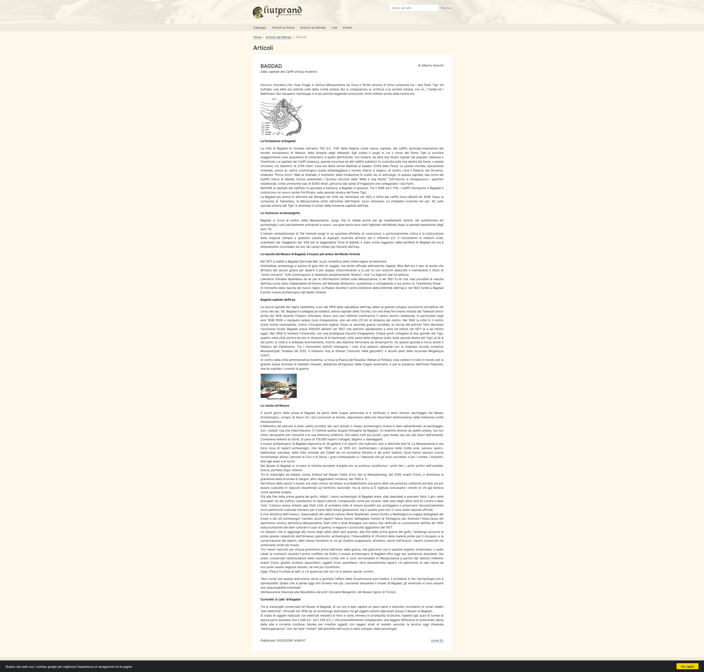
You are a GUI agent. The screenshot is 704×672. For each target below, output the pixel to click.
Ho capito (687, 666)
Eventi (347, 27)
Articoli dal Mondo (279, 37)
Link (334, 27)
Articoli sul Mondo (313, 27)
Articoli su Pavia (283, 27)
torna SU (437, 640)
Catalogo (259, 27)
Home (257, 37)
